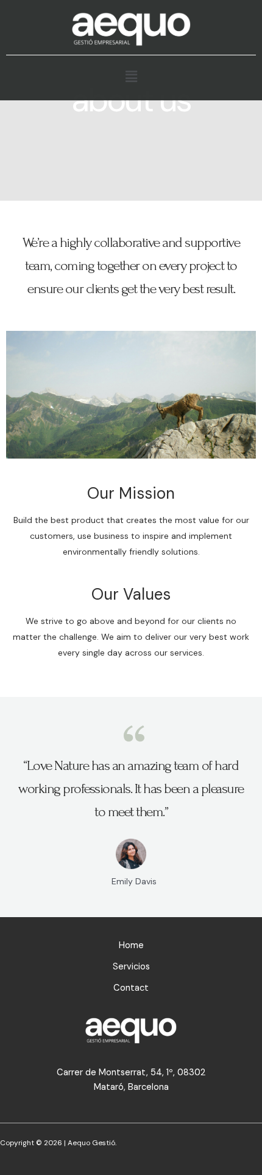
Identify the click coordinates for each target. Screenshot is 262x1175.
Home (131, 945)
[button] (131, 76)
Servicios (131, 966)
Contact (131, 988)
